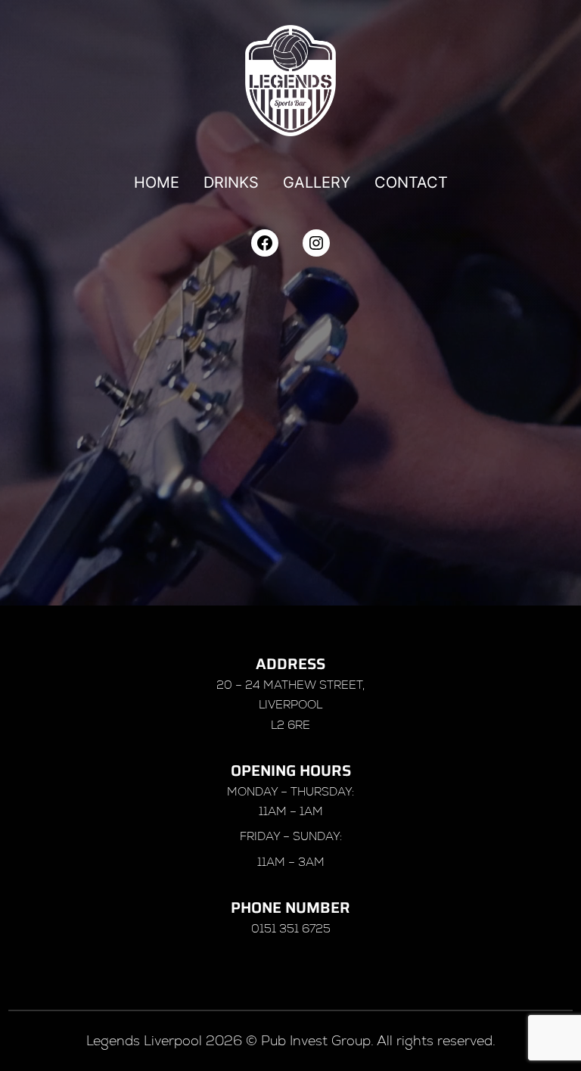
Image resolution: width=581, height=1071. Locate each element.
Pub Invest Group (316, 1040)
